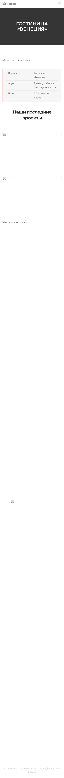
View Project (32, 163)
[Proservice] (9, 3)
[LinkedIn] (32, 760)
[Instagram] (38, 760)
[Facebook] (26, 760)
